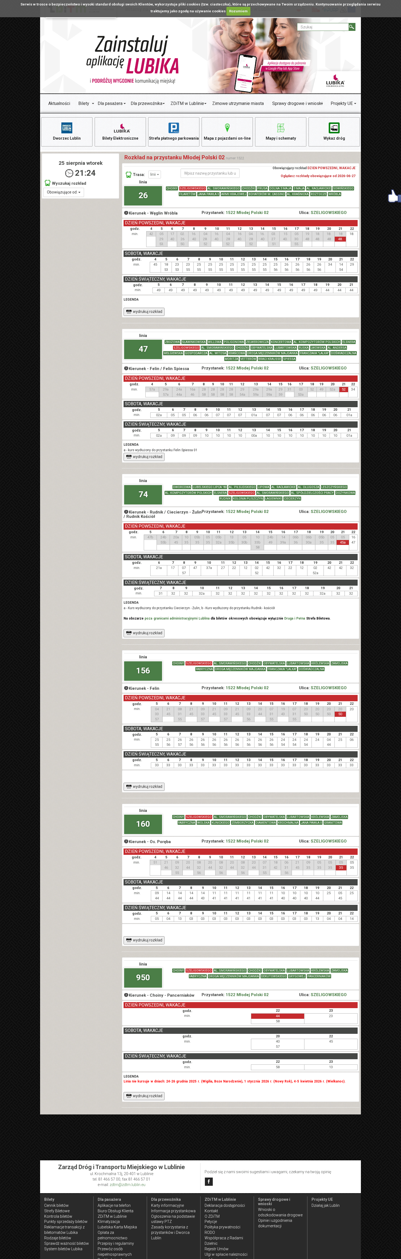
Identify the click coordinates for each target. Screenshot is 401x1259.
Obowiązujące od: (62, 192)
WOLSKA (203, 822)
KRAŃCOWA (236, 353)
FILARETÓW (187, 194)
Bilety (83, 103)
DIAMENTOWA (266, 822)
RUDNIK (225, 498)
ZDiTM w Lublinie (187, 103)
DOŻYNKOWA (345, 493)
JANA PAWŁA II (208, 194)
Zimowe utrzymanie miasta (238, 103)
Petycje (211, 1221)
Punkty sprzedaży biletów (66, 1221)
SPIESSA (289, 359)
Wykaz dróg (334, 138)
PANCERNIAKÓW (319, 976)
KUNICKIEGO (220, 822)
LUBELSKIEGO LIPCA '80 (210, 487)
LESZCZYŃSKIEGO (334, 487)
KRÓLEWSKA (320, 663)
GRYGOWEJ (297, 976)
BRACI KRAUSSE (269, 359)
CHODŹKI (248, 188)
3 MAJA (299, 188)
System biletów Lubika (63, 1249)
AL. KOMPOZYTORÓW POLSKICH (317, 342)
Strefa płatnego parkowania (174, 138)
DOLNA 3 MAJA (280, 188)
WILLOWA (215, 342)
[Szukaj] (352, 27)
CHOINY (172, 188)
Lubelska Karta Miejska (117, 1227)
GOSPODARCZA (196, 353)
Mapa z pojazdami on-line (227, 138)
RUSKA (304, 348)
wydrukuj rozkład (147, 311)
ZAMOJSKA (339, 663)
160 (143, 824)
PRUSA (262, 188)
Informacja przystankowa (173, 1211)
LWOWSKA (318, 348)
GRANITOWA (333, 822)
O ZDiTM (212, 1216)
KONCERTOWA (281, 342)
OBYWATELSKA (261, 348)
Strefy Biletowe (57, 1211)
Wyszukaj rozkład (69, 183)
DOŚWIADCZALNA (343, 353)
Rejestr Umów (217, 1249)
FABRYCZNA (204, 669)
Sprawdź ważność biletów (66, 1243)
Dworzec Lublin (67, 138)
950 (143, 977)
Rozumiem (238, 11)
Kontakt (211, 1211)
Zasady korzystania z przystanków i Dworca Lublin (170, 1232)
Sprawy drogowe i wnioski (297, 103)
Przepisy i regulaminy (116, 1243)
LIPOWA (263, 487)
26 (143, 195)
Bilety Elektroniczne (120, 138)
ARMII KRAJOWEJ (233, 194)
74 (143, 494)
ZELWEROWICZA (257, 342)
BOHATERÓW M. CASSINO (267, 194)
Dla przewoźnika (146, 103)
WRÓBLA (334, 194)
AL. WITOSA (218, 353)
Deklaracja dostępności (225, 1205)
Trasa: (139, 174)
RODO (210, 1232)
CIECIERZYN (292, 498)
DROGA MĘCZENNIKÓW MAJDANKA (272, 353)
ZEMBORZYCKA (242, 822)
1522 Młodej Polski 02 (247, 212)
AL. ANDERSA (337, 348)
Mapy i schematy (281, 138)
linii (153, 174)
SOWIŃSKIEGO (343, 188)
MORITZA (231, 359)
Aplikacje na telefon (114, 1205)
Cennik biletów (56, 1205)
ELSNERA (348, 342)
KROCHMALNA (288, 822)
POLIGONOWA (234, 342)
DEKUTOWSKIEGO (273, 976)
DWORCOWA (182, 487)
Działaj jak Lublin (326, 1205)
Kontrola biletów (58, 1216)
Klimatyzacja (109, 1221)
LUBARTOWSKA (285, 348)
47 (143, 349)
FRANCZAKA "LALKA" (314, 353)
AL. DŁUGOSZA (308, 487)
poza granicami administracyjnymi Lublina (177, 618)
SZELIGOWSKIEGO (192, 188)
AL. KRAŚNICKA (298, 194)
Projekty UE (342, 103)
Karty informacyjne (167, 1205)
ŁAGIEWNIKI (273, 498)
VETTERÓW (248, 359)
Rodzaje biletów (57, 1238)
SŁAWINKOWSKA (194, 342)
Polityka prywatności (222, 1227)
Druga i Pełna (294, 618)
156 (143, 670)
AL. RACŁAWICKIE (319, 188)
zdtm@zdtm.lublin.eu (127, 1184)
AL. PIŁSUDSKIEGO (242, 487)
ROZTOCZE (318, 194)
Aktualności (59, 103)
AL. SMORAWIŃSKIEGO (224, 188)
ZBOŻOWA (172, 342)
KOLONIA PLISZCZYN (248, 498)
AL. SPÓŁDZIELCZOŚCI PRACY (312, 493)
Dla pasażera (110, 103)
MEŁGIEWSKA (173, 353)
